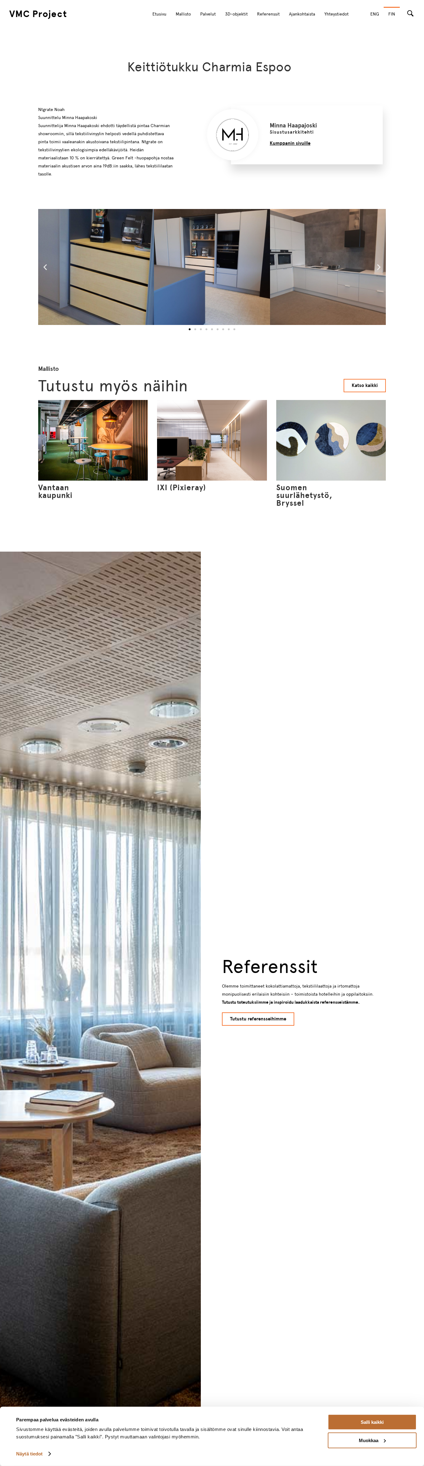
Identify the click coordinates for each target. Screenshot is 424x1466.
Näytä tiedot (29, 1453)
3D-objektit (236, 13)
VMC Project (38, 13)
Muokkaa (368, 1440)
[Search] (410, 13)
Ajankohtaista (302, 13)
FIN (391, 13)
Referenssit (268, 13)
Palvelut (208, 13)
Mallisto (183, 13)
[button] (45, 267)
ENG (374, 13)
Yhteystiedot (336, 13)
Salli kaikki (372, 1422)
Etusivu (159, 13)
